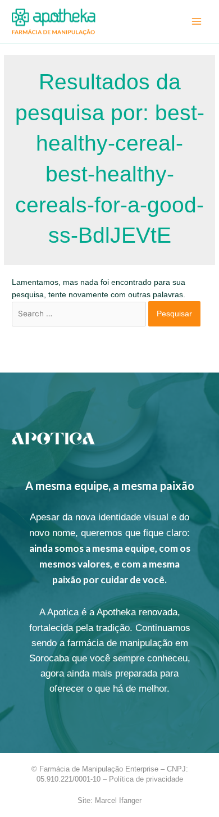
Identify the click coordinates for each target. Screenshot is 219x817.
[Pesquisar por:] (80, 314)
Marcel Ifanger (118, 800)
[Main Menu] (196, 21)
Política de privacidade (146, 779)
